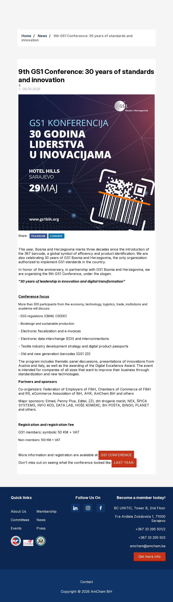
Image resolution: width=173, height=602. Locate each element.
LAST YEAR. (124, 462)
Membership (46, 511)
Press (41, 528)
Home (26, 36)
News (42, 36)
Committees (20, 520)
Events (16, 528)
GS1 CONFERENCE (116, 455)
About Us (18, 511)
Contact (86, 582)
